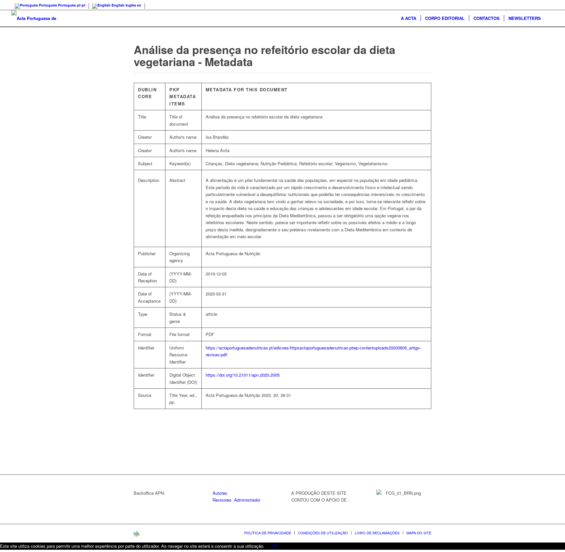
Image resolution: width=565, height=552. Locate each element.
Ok (274, 546)
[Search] (549, 18)
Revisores (222, 500)
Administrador (247, 500)
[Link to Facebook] (549, 5)
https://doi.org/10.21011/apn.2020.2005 (243, 375)
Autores (220, 493)
